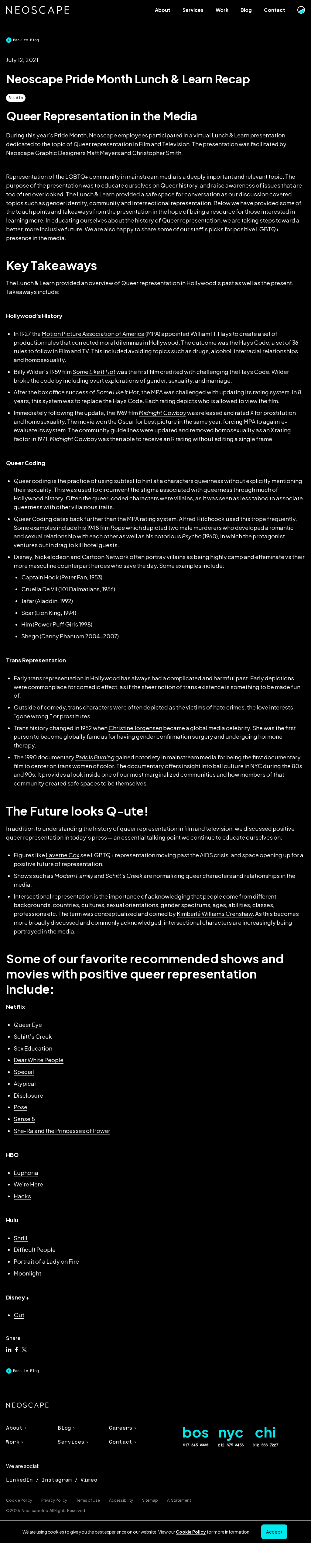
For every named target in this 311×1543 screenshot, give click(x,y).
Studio (16, 97)
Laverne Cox (62, 854)
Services (193, 10)
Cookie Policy (19, 1500)
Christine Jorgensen (135, 727)
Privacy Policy (54, 1500)
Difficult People (35, 1249)
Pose (20, 1106)
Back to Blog (26, 40)
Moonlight (27, 1273)
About (162, 10)
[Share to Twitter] (24, 1350)
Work (222, 10)
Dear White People (38, 1059)
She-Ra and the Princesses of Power (62, 1130)
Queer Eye (28, 1024)
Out (19, 1314)
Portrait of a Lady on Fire (46, 1261)
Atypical (25, 1083)
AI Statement (179, 1500)
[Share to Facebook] (16, 1350)
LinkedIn (19, 1480)
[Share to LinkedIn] (9, 1350)
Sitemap (150, 1500)
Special (24, 1071)
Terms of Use (88, 1500)
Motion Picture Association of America (93, 333)
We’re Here (29, 1184)
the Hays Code (249, 342)
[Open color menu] (301, 10)
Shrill (21, 1237)
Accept (274, 1531)
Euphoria (26, 1172)
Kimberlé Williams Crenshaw (215, 913)
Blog (246, 10)
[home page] (27, 1406)
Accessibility (121, 1500)
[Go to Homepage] (37, 10)
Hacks (22, 1196)
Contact (274, 10)
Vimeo (88, 1480)
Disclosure (28, 1095)
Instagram (57, 1480)
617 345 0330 (195, 1445)
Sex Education (33, 1048)
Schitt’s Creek (33, 1036)
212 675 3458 (231, 1445)
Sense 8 (24, 1118)
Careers (120, 1428)
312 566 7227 (265, 1445)
